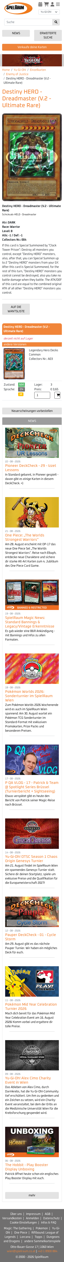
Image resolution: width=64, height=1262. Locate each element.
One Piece (20, 1232)
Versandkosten (12, 1218)
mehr (32, 1195)
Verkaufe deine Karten (32, 47)
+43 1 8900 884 (47, 1251)
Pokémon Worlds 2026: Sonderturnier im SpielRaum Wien (29, 696)
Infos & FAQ (48, 1222)
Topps (38, 1237)
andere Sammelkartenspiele (42, 1241)
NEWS (32, 421)
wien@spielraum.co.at (21, 1251)
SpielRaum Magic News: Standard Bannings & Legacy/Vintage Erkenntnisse (29, 622)
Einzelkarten (38, 70)
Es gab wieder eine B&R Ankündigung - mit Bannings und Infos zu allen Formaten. (30, 635)
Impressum (33, 1214)
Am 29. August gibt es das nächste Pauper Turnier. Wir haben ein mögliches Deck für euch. (31, 948)
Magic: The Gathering (17, 1228)
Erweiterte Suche (48, 35)
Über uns (16, 1214)
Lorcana (25, 1237)
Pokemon (42, 1228)
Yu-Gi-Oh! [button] (46, 12)
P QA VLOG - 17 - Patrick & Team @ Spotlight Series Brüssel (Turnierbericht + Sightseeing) (31, 787)
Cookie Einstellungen (23, 1222)
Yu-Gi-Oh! (20, 70)
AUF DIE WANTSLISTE (16, 309)
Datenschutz (51, 1218)
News (16, 33)
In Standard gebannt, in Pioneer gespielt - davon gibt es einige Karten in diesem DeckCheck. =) (31, 479)
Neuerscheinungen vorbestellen (32, 411)
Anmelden (32, 1218)
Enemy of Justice (17, 74)
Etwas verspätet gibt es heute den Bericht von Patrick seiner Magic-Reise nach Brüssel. (30, 800)
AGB (47, 1214)
